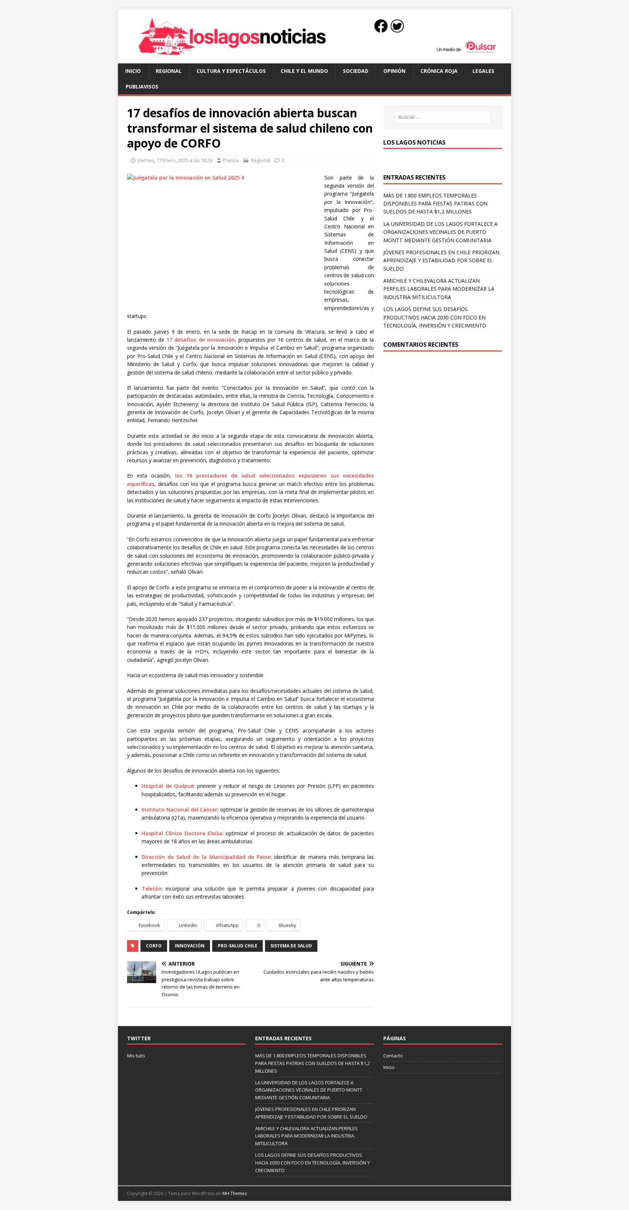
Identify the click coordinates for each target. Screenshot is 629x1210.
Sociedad (355, 70)
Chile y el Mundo (304, 70)
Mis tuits (136, 1055)
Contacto (393, 1055)
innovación (190, 946)
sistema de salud (291, 946)
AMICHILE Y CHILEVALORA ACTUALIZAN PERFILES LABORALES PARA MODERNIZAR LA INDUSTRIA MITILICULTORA (438, 288)
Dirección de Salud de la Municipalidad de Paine (206, 856)
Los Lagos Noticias (414, 142)
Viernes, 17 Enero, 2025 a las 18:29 (174, 160)
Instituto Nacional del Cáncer (179, 809)
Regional (169, 70)
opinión (394, 70)
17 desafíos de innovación (200, 339)
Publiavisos (142, 86)
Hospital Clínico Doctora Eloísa (182, 833)
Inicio (133, 70)
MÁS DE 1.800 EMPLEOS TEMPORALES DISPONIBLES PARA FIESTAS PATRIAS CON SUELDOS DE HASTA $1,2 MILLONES (435, 203)
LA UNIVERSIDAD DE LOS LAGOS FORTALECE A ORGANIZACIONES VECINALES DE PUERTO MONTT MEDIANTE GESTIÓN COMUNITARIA (440, 232)
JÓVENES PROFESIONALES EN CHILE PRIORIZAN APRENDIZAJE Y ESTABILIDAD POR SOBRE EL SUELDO (441, 260)
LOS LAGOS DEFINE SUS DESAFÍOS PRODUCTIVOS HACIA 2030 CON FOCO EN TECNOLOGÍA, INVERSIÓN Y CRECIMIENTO (434, 317)
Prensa (231, 160)
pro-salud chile (237, 946)
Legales (483, 70)
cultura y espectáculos (231, 70)
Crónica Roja (439, 70)
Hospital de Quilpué (168, 785)
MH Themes (234, 1193)
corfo (154, 946)
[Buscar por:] (442, 117)
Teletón (152, 888)
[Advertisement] (442, 413)
